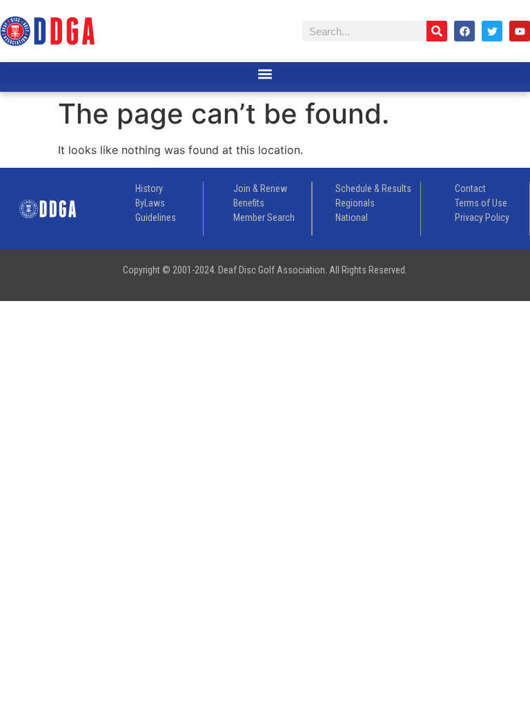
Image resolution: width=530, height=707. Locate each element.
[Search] (436, 31)
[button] (265, 73)
